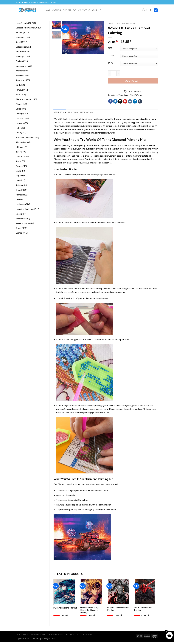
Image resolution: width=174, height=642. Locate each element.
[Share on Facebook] (110, 101)
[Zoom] (66, 51)
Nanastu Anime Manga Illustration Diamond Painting (90, 610)
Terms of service (39, 634)
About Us (74, 634)
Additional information (80, 112)
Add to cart (133, 80)
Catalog (56, 10)
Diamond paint (60, 159)
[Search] (144, 10)
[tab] (60, 112)
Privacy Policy (22, 634)
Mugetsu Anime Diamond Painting (118, 608)
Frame (111, 56)
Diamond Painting (97, 479)
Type (110, 63)
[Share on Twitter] (115, 101)
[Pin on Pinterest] (125, 101)
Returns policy (56, 634)
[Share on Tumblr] (140, 101)
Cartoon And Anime (126, 24)
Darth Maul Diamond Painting (143, 608)
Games (115, 95)
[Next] (99, 37)
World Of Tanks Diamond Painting (70, 119)
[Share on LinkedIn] (135, 101)
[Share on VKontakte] (130, 101)
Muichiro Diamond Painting (65, 608)
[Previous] (66, 37)
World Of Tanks (136, 95)
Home (47, 10)
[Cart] (156, 10)
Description (60, 112)
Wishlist (96, 10)
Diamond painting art (63, 145)
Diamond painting (93, 152)
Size (110, 48)
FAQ (74, 10)
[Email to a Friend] (120, 101)
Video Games (124, 95)
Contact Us (84, 10)
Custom (67, 10)
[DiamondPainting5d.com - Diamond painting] (27, 10)
